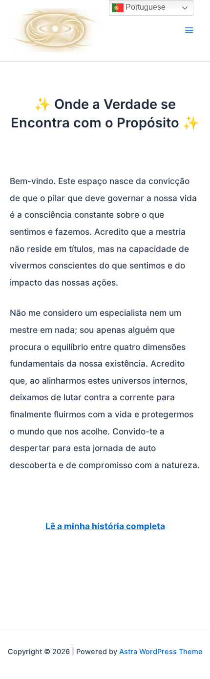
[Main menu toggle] (189, 30)
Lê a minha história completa (105, 526)
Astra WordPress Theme (161, 651)
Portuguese (145, 7)
